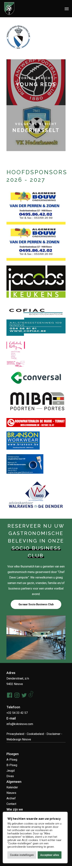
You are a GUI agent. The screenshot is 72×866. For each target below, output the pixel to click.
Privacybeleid (15, 734)
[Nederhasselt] (36, 128)
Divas (10, 776)
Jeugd (10, 770)
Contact (11, 804)
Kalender (12, 787)
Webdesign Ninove (18, 739)
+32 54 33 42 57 (17, 713)
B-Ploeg (11, 765)
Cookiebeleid (35, 734)
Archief (11, 798)
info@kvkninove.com (19, 724)
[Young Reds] (36, 82)
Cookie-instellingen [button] (22, 855)
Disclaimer (53, 734)
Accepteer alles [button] (49, 855)
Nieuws (11, 793)
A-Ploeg (11, 759)
